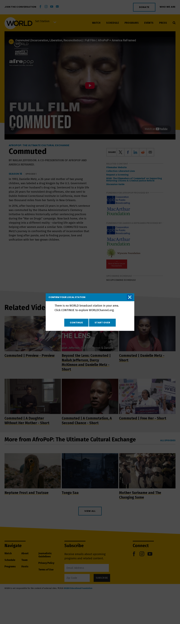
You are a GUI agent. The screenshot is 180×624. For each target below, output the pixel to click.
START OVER (102, 322)
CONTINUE (76, 322)
